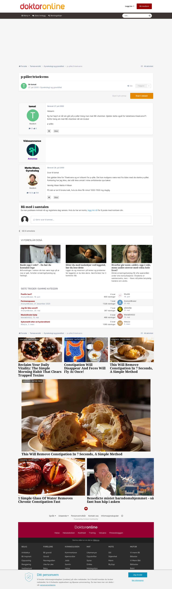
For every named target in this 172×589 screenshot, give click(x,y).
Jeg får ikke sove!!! (29, 308)
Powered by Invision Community (86, 519)
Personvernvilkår (78, 516)
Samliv (68, 564)
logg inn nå (92, 210)
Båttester (134, 564)
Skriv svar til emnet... (44, 219)
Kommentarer (71, 552)
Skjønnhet (112, 556)
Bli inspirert (26, 556)
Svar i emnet (142, 96)
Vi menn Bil (135, 552)
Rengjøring (26, 564)
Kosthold (82, 533)
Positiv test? (26, 294)
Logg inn (129, 6)
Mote (111, 547)
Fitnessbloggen (116, 533)
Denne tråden (140, 16)
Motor (133, 547)
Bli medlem (144, 6)
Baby (45, 568)
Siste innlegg (40, 15)
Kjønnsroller (70, 556)
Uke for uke (48, 564)
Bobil (132, 568)
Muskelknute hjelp (29, 315)
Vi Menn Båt (135, 560)
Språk (52, 516)
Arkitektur (26, 552)
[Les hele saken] (40, 254)
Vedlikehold (27, 568)
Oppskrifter (92, 556)
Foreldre (48, 547)
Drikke (89, 564)
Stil (109, 552)
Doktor (86, 527)
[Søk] (150, 16)
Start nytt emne (119, 96)
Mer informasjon (138, 580)
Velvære (102, 533)
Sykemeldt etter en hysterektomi (35, 322)
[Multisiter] (49, 131)
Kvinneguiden (72, 547)
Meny (26, 15)
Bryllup (111, 564)
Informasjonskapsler (110, 516)
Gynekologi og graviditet (51, 87)
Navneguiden (49, 560)
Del (130, 86)
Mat (89, 547)
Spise (89, 560)
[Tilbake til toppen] (86, 509)
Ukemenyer (92, 552)
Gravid (46, 556)
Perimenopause (28, 301)
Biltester (133, 556)
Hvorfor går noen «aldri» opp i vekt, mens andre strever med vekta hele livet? (131, 268)
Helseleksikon (69, 533)
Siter (56, 131)
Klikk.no (96, 540)
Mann (110, 560)
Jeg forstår (137, 575)
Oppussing (26, 560)
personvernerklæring (47, 585)
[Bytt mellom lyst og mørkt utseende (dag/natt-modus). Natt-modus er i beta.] (122, 516)
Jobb (67, 560)
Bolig (24, 547)
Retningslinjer (56, 15)
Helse (57, 533)
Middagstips (92, 568)
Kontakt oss (93, 516)
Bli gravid (47, 552)
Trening (92, 533)
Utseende (62, 516)
